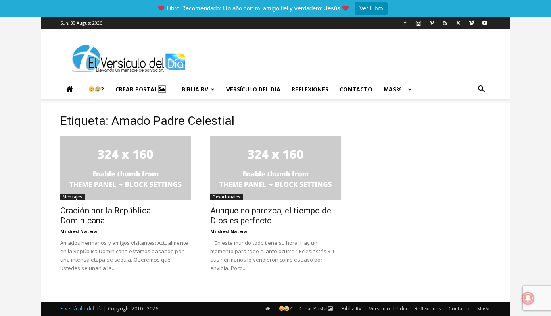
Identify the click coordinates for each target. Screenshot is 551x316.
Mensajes (72, 197)
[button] (481, 90)
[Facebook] (405, 23)
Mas (390, 89)
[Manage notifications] (528, 298)
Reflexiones (310, 89)
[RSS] (445, 23)
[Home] (71, 89)
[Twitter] (458, 23)
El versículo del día (81, 308)
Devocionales (226, 197)
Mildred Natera (78, 231)
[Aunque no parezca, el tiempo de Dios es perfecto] (275, 168)
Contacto (356, 89)
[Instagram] (418, 23)
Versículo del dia (253, 89)
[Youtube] (485, 23)
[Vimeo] (471, 23)
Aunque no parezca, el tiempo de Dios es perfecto (270, 215)
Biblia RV (195, 89)
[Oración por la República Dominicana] (125, 168)
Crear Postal (136, 89)
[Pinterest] (432, 23)
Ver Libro (371, 8)
